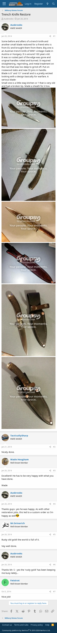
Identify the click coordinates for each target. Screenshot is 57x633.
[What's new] (47, 4)
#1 (54, 36)
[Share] (50, 36)
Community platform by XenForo (26, 630)
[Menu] (4, 4)
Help (47, 624)
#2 (54, 447)
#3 (54, 470)
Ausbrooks (8, 18)
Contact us (7, 624)
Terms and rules (21, 624)
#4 (54, 504)
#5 (54, 534)
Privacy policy (37, 624)
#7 (54, 591)
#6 (54, 564)
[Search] (53, 4)
